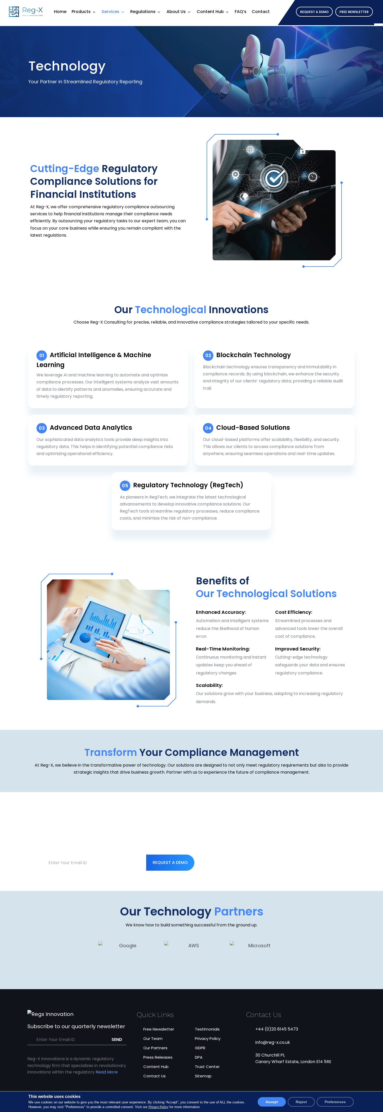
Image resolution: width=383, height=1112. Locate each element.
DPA (198, 1057)
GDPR (200, 1048)
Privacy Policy (207, 1038)
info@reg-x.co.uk (272, 1042)
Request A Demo (170, 862)
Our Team (153, 1038)
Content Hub (210, 12)
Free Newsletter (158, 1029)
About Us (176, 12)
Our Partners (155, 1048)
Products (81, 12)
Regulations (143, 12)
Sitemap (203, 1076)
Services (110, 12)
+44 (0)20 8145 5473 (276, 1029)
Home (60, 12)
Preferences (335, 1102)
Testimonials (207, 1029)
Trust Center (207, 1066)
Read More (107, 1072)
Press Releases (157, 1057)
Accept (271, 1102)
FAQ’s (240, 12)
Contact (261, 12)
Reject (301, 1102)
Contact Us (154, 1076)
